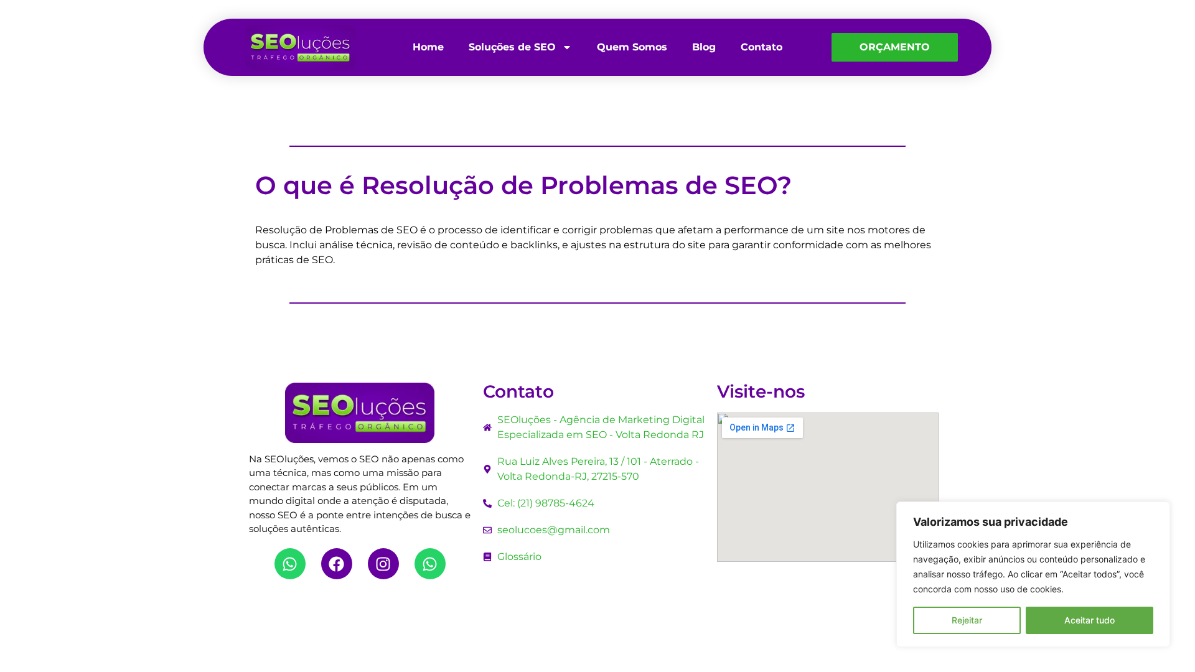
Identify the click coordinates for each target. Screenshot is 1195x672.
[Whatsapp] (290, 563)
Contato (761, 47)
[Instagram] (383, 563)
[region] (1033, 574)
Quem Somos (632, 47)
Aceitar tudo (1089, 620)
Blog (704, 47)
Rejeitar (967, 620)
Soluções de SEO (512, 47)
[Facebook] (336, 563)
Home (428, 47)
